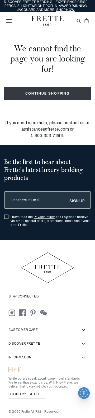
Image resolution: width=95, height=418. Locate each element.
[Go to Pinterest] (35, 313)
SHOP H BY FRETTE (24, 394)
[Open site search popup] (78, 21)
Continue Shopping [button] (47, 93)
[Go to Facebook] (24, 313)
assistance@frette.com (45, 129)
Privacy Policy (44, 217)
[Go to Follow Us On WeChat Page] (45, 313)
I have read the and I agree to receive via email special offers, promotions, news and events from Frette (51, 221)
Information (19, 357)
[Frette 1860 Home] (47, 21)
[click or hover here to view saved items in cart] (86, 20)
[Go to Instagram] (13, 313)
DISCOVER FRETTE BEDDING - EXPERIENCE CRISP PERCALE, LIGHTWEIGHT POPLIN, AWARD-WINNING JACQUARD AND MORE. (45, 6)
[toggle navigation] (9, 21)
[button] (84, 393)
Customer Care (23, 330)
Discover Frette (24, 343)
